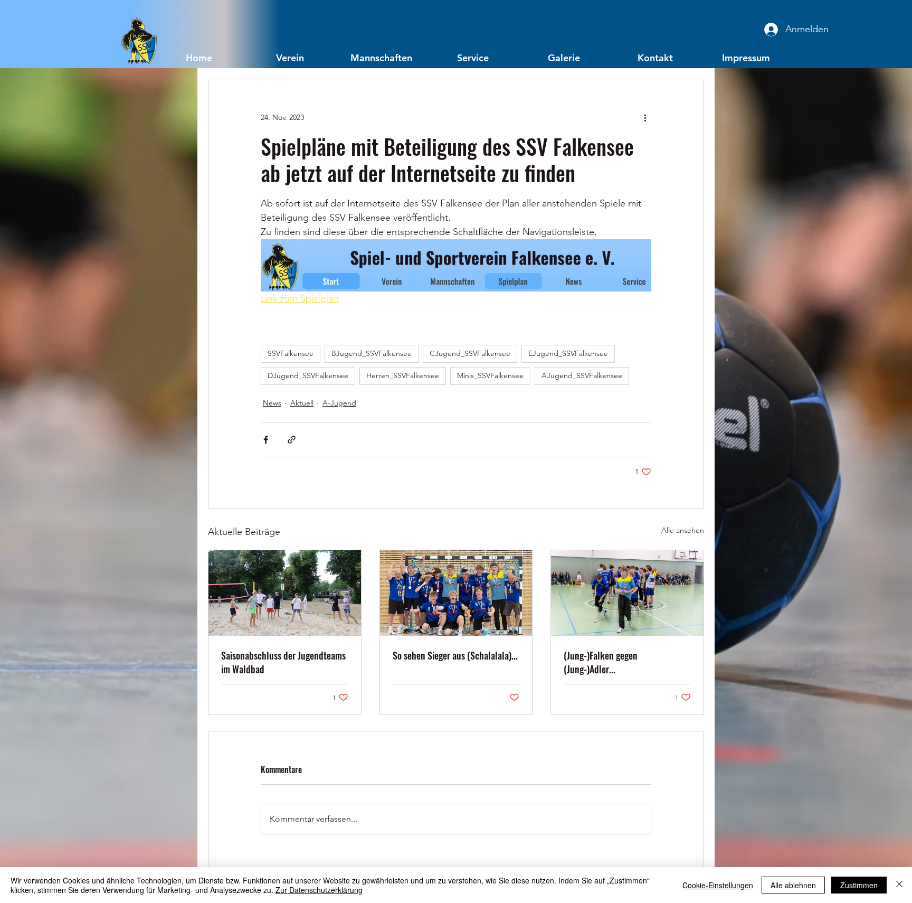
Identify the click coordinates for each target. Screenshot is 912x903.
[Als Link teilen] (292, 440)
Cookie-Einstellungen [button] (717, 885)
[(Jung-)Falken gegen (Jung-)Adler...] (627, 593)
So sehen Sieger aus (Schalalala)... (455, 655)
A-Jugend (339, 403)
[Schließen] (899, 885)
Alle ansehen (682, 530)
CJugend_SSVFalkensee (470, 353)
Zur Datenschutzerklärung (319, 890)
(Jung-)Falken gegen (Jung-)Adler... (601, 662)
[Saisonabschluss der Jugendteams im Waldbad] (284, 593)
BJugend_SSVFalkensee (371, 353)
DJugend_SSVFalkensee (308, 375)
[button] (290, 57)
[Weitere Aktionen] (645, 117)
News (272, 403)
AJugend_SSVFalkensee (582, 375)
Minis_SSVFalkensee (490, 375)
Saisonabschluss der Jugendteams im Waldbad (283, 662)
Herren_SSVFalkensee (402, 375)
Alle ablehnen (793, 885)
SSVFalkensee (291, 353)
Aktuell (302, 403)
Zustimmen (859, 885)
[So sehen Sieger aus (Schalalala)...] (456, 593)
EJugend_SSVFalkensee (568, 353)
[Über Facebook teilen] (266, 440)
